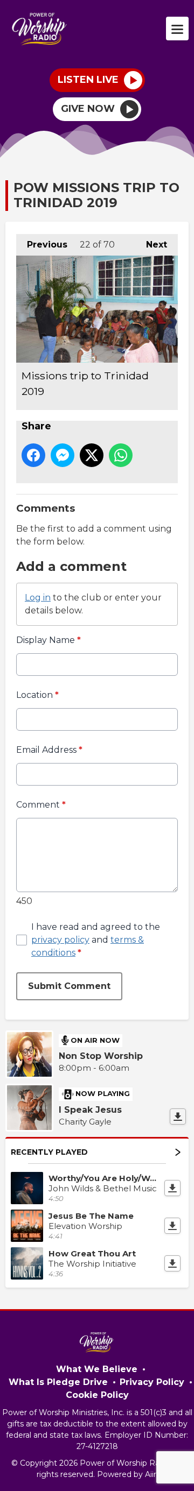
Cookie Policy (97, 1395)
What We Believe (96, 1369)
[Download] (178, 1116)
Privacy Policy (152, 1382)
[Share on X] (91, 455)
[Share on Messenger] (62, 455)
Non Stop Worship (101, 1056)
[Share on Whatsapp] (121, 455)
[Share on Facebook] (33, 455)
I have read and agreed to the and (95, 940)
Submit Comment (69, 986)
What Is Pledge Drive (58, 1382)
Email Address (49, 750)
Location (37, 695)
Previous (41, 244)
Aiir (150, 1474)
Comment (41, 805)
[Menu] (177, 28)
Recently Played (49, 1152)
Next (151, 244)
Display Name (48, 640)
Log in (38, 597)
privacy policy (60, 940)
